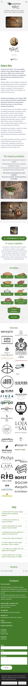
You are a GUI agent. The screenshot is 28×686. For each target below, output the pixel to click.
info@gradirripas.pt (6, 622)
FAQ (14, 507)
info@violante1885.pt (6, 625)
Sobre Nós (6, 65)
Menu (26, 1)
